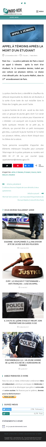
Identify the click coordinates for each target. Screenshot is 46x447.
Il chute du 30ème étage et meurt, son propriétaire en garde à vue (23, 322)
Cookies (39, 434)
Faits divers (33, 55)
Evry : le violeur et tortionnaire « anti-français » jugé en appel (23, 282)
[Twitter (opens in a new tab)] (21, 3)
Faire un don (13, 434)
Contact (21, 434)
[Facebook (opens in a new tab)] (24, 3)
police (33, 172)
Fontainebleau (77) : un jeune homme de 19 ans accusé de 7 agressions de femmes (23, 362)
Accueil (6, 434)
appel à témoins (17, 172)
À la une (25, 55)
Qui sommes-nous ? (30, 434)
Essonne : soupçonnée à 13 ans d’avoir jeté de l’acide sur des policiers (23, 243)
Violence (12, 175)
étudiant (27, 172)
